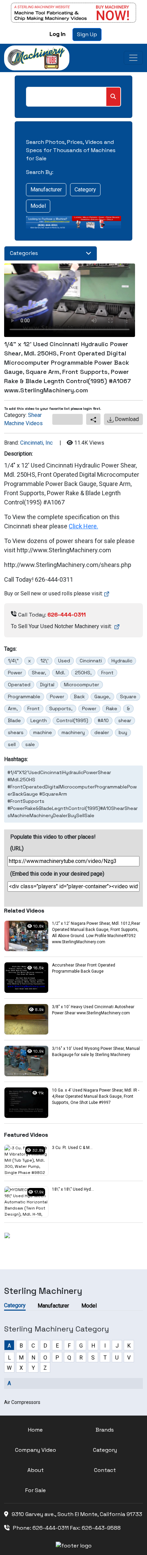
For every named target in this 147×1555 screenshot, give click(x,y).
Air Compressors (22, 1402)
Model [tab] (89, 1305)
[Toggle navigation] (133, 58)
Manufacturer (46, 189)
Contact (105, 1470)
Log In (58, 34)
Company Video (35, 1449)
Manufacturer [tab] (53, 1305)
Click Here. (83, 526)
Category (85, 189)
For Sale (35, 1490)
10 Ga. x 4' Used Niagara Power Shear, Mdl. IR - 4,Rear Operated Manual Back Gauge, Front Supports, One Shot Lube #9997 (95, 1096)
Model (38, 206)
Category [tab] (15, 1305)
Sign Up (87, 34)
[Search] (113, 97)
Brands (105, 1429)
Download (126, 419)
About (35, 1470)
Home (35, 1429)
